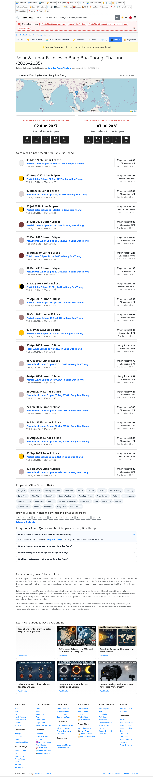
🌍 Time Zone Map (94, 3)
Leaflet (134, 111)
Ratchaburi (106, 501)
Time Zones (72, 3)
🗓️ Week (40, 11)
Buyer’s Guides (125, 725)
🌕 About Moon (84, 720)
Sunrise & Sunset (105, 731)
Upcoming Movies (64, 745)
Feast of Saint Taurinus (77, 24)
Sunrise (68, 7)
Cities (17, 739)
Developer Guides (130, 773)
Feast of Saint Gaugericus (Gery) (53, 24)
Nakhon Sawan (24, 506)
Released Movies (63, 748)
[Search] (117, 17)
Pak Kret (90, 490)
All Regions (19, 734)
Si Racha (102, 490)
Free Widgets (104, 709)
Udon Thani (36, 496)
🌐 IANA (82, 3)
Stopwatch (40, 714)
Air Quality (19, 767)
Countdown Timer (105, 722)
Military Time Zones (43, 725)
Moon (17, 762)
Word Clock (103, 720)
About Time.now (126, 739)
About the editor (126, 728)
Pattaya (115, 496)
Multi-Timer (40, 720)
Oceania (18, 722)
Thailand (23, 35)
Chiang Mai (49, 496)
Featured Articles (126, 722)
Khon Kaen (39, 501)
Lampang (129, 490)
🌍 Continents (21, 3)
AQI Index (123, 711)
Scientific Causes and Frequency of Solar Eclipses (117, 650)
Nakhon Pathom (24, 501)
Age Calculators (63, 711)
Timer (38, 717)
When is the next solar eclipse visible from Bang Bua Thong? (45, 534)
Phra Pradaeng (115, 490)
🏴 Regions (61, 3)
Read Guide (23, 656)
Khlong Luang (128, 496)
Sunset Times (83, 711)
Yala (96, 501)
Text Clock (103, 717)
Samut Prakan (35, 490)
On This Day (41, 736)
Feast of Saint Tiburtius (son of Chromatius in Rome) (108, 24)
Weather (18, 764)
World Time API (114, 773)
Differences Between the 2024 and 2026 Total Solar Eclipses (76, 650)
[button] (76, 93)
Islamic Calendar (43, 742)
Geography (19, 753)
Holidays (93, 7)
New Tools (124, 734)
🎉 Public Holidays (43, 753)
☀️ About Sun (83, 717)
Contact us (124, 742)
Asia (16, 711)
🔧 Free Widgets (22, 7)
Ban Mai (118, 501)
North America (20, 717)
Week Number (41, 745)
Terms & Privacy (126, 745)
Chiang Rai (48, 506)
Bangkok (21, 490)
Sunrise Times (83, 709)
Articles (122, 720)
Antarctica (19, 725)
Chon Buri (69, 490)
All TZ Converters (63, 728)
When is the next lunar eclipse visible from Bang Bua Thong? (45, 546)
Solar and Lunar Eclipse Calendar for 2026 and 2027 (34, 685)
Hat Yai (80, 490)
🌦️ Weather (119, 3)
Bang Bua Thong (35, 35)
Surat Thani (22, 496)
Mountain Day (24, 28)
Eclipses (81, 714)
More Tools (124, 736)
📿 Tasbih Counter (85, 734)
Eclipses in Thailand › (25, 522)
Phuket (37, 506)
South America (20, 720)
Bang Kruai (61, 506)
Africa (17, 709)
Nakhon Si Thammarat (67, 501)
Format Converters (64, 731)
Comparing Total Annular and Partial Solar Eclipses (73, 685)
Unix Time (61, 734)
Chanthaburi (85, 501)
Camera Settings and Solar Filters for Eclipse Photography (116, 685)
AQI (50, 7)
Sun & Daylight (20, 750)
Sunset (77, 7)
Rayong (51, 501)
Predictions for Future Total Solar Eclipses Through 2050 (34, 630)
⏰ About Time (41, 748)
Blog (121, 731)
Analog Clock (104, 711)
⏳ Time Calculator (124, 7)
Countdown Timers (64, 714)
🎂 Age (47, 11)
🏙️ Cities (42, 3)
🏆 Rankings (51, 3)
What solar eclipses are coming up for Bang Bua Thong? (43, 552)
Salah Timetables (84, 728)
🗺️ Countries (33, 3)
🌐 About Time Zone (43, 750)
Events (59, 742)
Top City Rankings (21, 742)
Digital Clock (103, 714)
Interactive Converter (65, 725)
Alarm (31, 11)
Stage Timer (40, 722)
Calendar (104, 7)
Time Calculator (63, 709)
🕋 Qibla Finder (84, 731)
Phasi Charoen (102, 496)
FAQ (112, 7)
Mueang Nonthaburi (52, 490)
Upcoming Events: (30, 24)
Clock (85, 7)
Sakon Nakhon (76, 506)
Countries (18, 736)
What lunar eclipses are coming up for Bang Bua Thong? (43, 559)
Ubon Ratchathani (85, 496)
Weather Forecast (126, 709)
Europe (17, 714)
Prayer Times (20, 759)
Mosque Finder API (86, 736)
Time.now (24, 17)
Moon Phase (103, 734)
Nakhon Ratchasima (66, 496)
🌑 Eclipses (58, 7)
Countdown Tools (63, 717)
